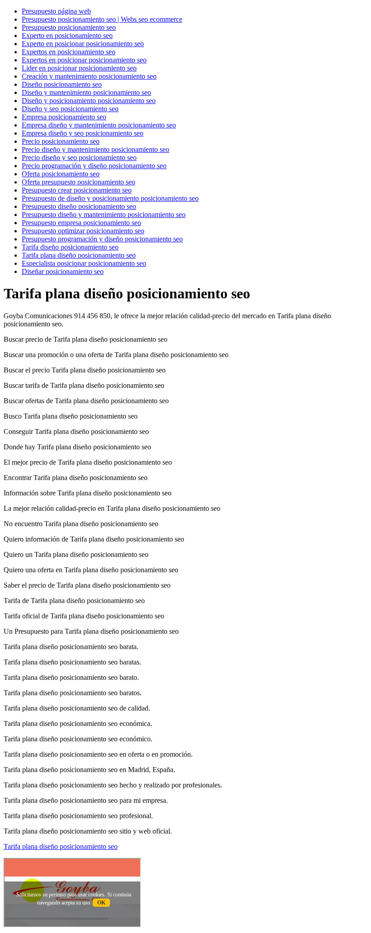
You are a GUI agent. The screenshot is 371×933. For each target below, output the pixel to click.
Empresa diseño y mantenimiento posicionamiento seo (99, 125)
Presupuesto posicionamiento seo (69, 27)
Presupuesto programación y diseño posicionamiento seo (102, 239)
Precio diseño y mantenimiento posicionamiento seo (95, 149)
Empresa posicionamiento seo (64, 117)
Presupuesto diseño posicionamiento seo (79, 206)
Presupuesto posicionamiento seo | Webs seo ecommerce (102, 19)
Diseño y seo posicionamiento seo (70, 109)
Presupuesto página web (56, 11)
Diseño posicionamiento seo (62, 84)
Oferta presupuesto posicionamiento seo (78, 182)
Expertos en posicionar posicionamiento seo (84, 60)
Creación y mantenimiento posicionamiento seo (89, 76)
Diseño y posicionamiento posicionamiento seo (89, 100)
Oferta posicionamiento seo (61, 174)
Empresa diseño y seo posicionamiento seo (82, 133)
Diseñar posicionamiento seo (63, 271)
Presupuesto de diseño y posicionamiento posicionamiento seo (110, 198)
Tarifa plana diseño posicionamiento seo (79, 255)
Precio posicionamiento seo (61, 141)
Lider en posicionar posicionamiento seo (79, 68)
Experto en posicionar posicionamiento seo (83, 43)
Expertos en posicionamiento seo (68, 52)
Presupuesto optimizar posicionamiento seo (83, 231)
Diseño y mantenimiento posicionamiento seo (86, 92)
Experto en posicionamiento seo (67, 35)
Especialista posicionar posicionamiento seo (84, 263)
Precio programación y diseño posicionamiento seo (94, 166)
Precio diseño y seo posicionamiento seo (79, 157)
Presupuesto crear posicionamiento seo (77, 190)
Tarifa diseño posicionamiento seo (70, 247)
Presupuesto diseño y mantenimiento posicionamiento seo (104, 214)
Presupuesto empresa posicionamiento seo (81, 222)
